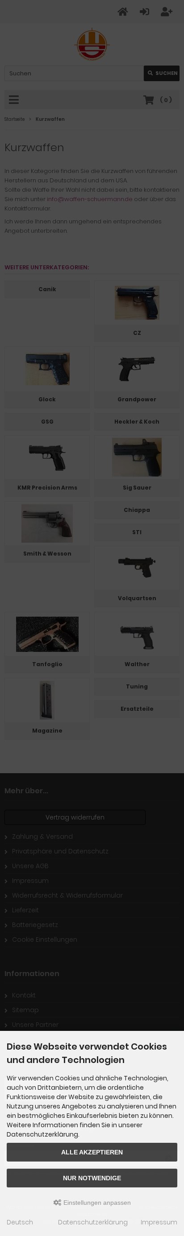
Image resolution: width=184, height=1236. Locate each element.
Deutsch (20, 1222)
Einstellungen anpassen (96, 1202)
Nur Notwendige (92, 1178)
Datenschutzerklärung (93, 1222)
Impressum (159, 1222)
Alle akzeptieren (92, 1152)
